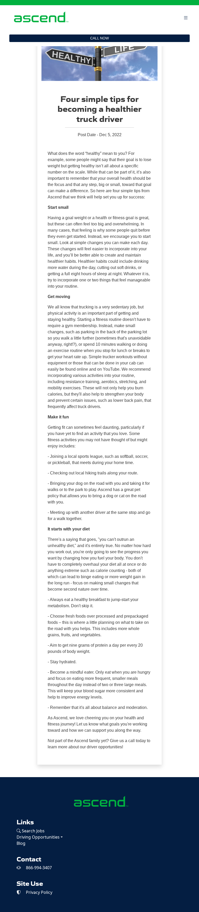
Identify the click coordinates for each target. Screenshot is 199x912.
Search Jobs (33, 831)
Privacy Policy (38, 892)
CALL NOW (99, 38)
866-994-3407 (38, 867)
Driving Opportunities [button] (38, 837)
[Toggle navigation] (186, 18)
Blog (21, 843)
